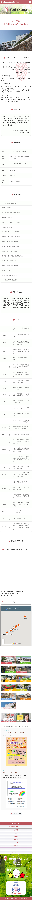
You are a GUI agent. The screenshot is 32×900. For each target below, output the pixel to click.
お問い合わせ (16, 852)
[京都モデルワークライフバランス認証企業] (16, 888)
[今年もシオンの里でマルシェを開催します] (16, 751)
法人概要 (16, 830)
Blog (16, 849)
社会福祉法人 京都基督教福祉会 (10, 2)
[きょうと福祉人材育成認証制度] (16, 873)
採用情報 (16, 836)
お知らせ (16, 846)
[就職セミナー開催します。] (16, 793)
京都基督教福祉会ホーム (16, 826)
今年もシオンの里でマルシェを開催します (15, 732)
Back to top (16, 823)
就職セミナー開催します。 (11, 772)
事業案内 (16, 833)
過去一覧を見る (17, 813)
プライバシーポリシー (16, 842)
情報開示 (16, 839)
